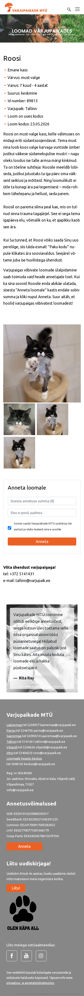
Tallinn (11, 741)
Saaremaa (13, 736)
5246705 (27, 730)
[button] (9, 648)
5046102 (17, 764)
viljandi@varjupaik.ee (51, 747)
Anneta (24, 846)
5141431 (28, 741)
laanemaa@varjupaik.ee (58, 725)
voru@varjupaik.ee (47, 753)
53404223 (26, 753)
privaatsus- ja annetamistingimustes (30, 983)
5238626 (29, 747)
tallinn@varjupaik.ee (50, 741)
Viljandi (11, 747)
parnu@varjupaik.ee (48, 730)
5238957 (33, 725)
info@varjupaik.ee (20, 790)
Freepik (33, 994)
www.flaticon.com (51, 994)
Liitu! (16, 888)
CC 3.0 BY (77, 994)
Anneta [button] (42, 541)
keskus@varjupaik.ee (39, 764)
